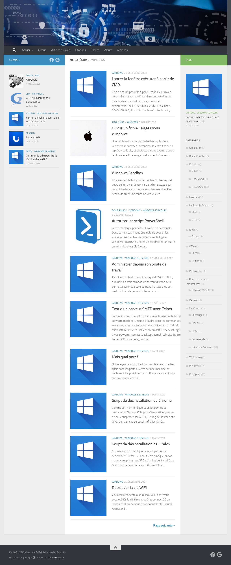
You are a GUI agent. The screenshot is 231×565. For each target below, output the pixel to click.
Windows (117, 72)
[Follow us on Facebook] (51, 60)
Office (192, 246)
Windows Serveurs (155, 210)
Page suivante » (164, 525)
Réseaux (30, 133)
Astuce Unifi (33, 137)
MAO (37, 75)
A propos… (123, 50)
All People (31, 79)
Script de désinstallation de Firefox (141, 444)
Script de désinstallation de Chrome (142, 400)
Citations (80, 50)
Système (30, 113)
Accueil (26, 50)
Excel (195, 252)
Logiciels (194, 197)
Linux (195, 323)
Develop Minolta (201, 290)
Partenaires (195, 271)
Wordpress (195, 374)
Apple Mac (118, 122)
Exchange (197, 314)
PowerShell (119, 210)
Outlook (196, 261)
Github (42, 50)
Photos (95, 50)
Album (108, 50)
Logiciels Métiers (198, 205)
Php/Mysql (38, 94)
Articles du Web (60, 50)
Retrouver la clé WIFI (129, 487)
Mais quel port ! (125, 357)
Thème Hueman (56, 557)
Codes (192, 164)
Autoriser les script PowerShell (138, 221)
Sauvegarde (198, 339)
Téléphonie (195, 357)
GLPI (28, 94)
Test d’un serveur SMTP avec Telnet (142, 309)
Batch (29, 151)
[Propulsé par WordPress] (34, 557)
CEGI (194, 211)
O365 (195, 331)
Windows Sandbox (127, 173)
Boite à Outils (196, 156)
